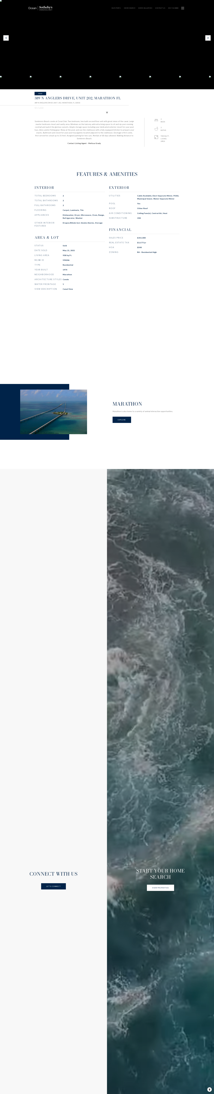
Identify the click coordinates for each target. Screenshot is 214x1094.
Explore (122, 420)
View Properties (160, 888)
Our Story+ (116, 8)
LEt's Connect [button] (53, 886)
